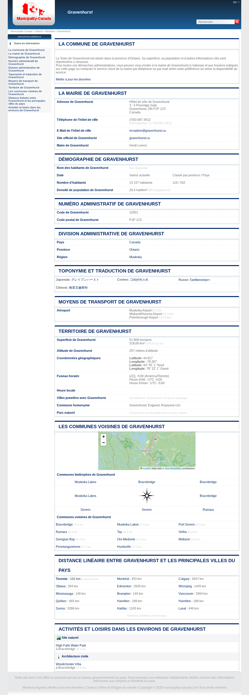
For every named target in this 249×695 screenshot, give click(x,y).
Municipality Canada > (23, 31)
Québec (61, 601)
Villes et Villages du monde (117, 687)
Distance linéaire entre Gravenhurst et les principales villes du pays (26, 100)
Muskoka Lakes (85, 482)
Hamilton (123, 601)
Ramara (208, 509)
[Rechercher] (237, 21)
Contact (91, 687)
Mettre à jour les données (73, 79)
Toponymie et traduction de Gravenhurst (115, 270)
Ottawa (61, 586)
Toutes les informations (27, 43)
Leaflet (146, 468)
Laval (182, 608)
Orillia (183, 532)
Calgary (184, 578)
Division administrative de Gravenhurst (111, 233)
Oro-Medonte (126, 539)
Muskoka (50, 31)
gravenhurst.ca (139, 138)
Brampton (124, 593)
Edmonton (124, 586)
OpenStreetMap (173, 468)
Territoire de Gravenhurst (95, 331)
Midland (184, 539)
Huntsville (124, 546)
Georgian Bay (65, 539)
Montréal (123, 578)
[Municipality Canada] (34, 20)
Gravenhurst (80, 12)
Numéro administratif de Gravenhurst (110, 203)
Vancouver (186, 593)
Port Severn (187, 524)
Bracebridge (146, 482)
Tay (119, 532)
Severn (85, 509)
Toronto (62, 578)
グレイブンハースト (85, 279)
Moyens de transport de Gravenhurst (110, 301)
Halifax (122, 608)
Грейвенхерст (200, 279)
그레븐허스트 (139, 279)
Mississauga (64, 593)
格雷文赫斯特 (78, 287)
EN (235, 2)
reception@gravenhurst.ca (147, 130)
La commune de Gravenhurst (97, 44)
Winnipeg (185, 586)
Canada (134, 242)
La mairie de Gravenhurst (93, 93)
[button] (103, 437)
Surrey (60, 608)
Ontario (39, 31)
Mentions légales (34, 687)
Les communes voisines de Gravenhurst (112, 426)
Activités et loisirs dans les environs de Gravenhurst (132, 629)
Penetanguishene (68, 546)
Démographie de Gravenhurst (98, 159)
